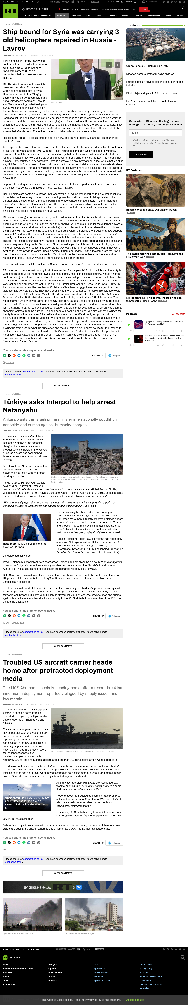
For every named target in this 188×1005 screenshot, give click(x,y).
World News (62, 16)
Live (96, 965)
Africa (98, 16)
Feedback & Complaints (151, 984)
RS (32, 2)
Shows (168, 16)
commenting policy (33, 371)
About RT (144, 972)
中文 (37, 2)
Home (7, 24)
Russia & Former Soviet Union (38, 16)
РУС (17, 2)
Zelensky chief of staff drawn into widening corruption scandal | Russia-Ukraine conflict (99, 9)
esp (12, 949)
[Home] (10, 11)
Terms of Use (146, 965)
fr (28, 949)
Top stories (133, 25)
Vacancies (144, 988)
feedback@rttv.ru (13, 374)
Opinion (138, 16)
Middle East (18, 622)
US (5, 849)
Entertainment (153, 16)
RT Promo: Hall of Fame (151, 976)
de (23, 949)
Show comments (63, 386)
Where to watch (101, 972)
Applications (99, 969)
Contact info (145, 980)
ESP (12, 2)
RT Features (111, 16)
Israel (6, 622)
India (88, 16)
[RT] (55, 2)
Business (76, 16)
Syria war (8, 362)
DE (23, 2)
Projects (179, 16)
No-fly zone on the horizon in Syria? (80, 934)
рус (18, 949)
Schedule (98, 976)
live (144, 9)
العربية (5, 2)
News (5, 965)
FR (27, 2)
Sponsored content (103, 980)
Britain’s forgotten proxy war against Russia (151, 209)
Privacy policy (146, 969)
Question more (35, 9)
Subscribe (141, 154)
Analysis (125, 16)
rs (32, 949)
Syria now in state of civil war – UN (18, 934)
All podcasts (178, 314)
